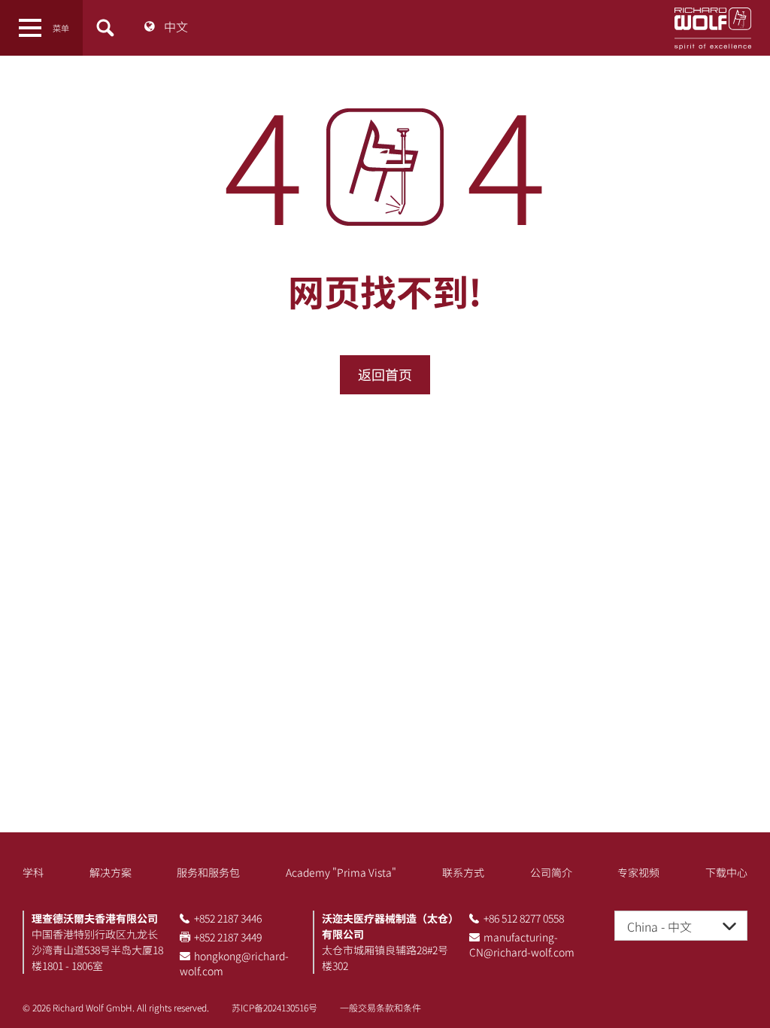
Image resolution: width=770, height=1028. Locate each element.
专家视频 (638, 872)
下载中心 (726, 872)
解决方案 (110, 872)
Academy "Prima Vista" (341, 872)
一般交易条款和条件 (380, 1007)
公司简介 (551, 872)
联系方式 (463, 872)
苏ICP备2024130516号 (274, 1007)
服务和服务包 (208, 872)
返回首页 (385, 374)
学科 (33, 872)
